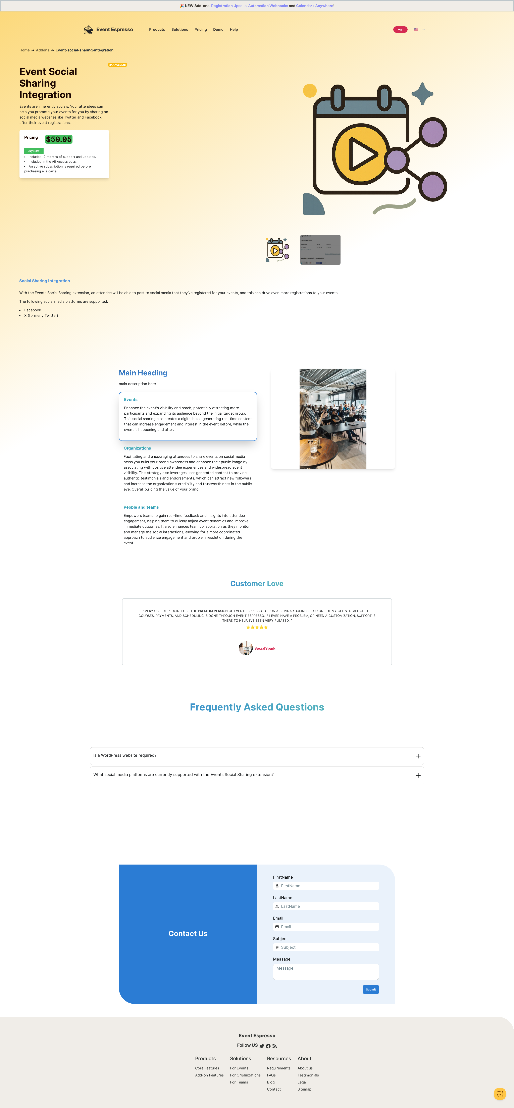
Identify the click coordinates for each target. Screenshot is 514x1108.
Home (24, 50)
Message (282, 959)
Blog (271, 1082)
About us (305, 1068)
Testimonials (308, 1075)
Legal (302, 1082)
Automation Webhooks (268, 6)
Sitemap (304, 1089)
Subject (280, 938)
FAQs (271, 1075)
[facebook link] (268, 1046)
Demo (218, 29)
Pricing (201, 29)
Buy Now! (34, 150)
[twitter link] (261, 1046)
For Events (239, 1068)
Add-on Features (209, 1075)
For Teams (239, 1082)
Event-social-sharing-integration (84, 50)
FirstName (283, 877)
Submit (371, 989)
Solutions (179, 29)
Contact (274, 1089)
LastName (282, 897)
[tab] (44, 281)
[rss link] (274, 1046)
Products (157, 29)
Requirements (279, 1068)
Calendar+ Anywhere (314, 6)
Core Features (207, 1068)
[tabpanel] (257, 308)
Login (400, 29)
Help (234, 29)
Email (278, 918)
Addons (42, 50)
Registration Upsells (229, 6)
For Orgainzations (245, 1075)
